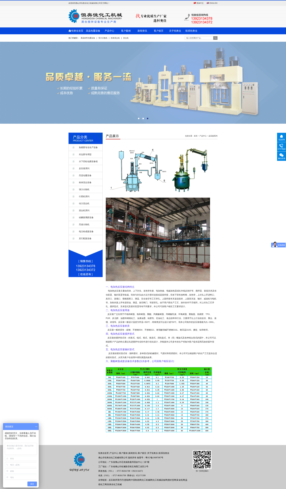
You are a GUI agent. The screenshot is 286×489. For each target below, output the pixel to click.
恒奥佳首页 (76, 31)
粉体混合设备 (85, 182)
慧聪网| (127, 480)
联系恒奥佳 (191, 31)
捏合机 (126, 38)
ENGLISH (213, 3)
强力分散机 (102, 38)
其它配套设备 (85, 238)
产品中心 (109, 31)
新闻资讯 (142, 31)
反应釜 (112, 480)
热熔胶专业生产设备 (88, 147)
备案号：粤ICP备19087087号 (150, 458)
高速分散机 (84, 224)
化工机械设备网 (160, 480)
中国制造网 (136, 480)
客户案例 (126, 31)
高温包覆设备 (93, 31)
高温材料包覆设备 (88, 38)
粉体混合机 (115, 38)
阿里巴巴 (119, 480)
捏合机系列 (84, 210)
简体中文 (200, 3)
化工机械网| (147, 480)
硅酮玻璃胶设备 (86, 217)
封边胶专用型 (85, 154)
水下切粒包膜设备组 (88, 161)
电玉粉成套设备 (86, 231)
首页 (196, 136)
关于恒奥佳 (175, 31)
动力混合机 (84, 203)
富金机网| (181, 480)
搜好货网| (172, 480)
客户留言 (158, 31)
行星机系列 (84, 196)
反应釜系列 (84, 168)
